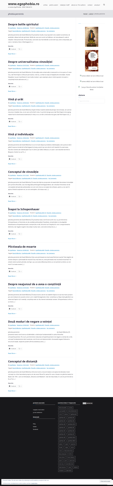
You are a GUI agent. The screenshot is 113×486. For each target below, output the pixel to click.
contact (90, 5)
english (66, 444)
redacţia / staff (64, 5)
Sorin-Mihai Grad (69, 464)
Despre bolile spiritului (23, 24)
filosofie (47, 28)
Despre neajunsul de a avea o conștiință (34, 284)
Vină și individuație (21, 134)
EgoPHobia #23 (62, 417)
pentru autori (53, 5)
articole (70, 407)
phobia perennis (54, 28)
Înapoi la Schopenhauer (24, 209)
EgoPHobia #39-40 (72, 437)
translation (61, 470)
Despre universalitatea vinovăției (30, 62)
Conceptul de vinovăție (23, 172)
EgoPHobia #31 (62, 427)
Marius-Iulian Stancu (68, 450)
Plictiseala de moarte (22, 246)
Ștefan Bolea (69, 470)
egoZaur (61, 444)
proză (66, 460)
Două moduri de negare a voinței (30, 321)
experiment (73, 444)
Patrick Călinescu (70, 457)
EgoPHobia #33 (62, 430)
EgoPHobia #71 (40, 138)
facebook (35, 429)
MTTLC (70, 454)
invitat (60, 450)
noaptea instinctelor (38, 409)
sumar (69, 467)
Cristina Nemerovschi (72, 411)
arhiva (45, 5)
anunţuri (97, 5)
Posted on (23, 28)
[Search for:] (92, 101)
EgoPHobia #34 (71, 430)
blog (34, 424)
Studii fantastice (62, 467)
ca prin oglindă (62, 411)
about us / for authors (78, 5)
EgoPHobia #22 (74, 414)
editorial (66, 414)
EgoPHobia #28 (62, 424)
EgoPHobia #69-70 (41, 175)
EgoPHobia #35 (62, 434)
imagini (66, 447)
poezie (60, 460)
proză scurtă (72, 460)
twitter (35, 426)
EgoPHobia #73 (40, 28)
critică (60, 414)
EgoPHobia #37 (71, 434)
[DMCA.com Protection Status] (88, 403)
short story (61, 464)
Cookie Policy (34, 483)
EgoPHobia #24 (71, 417)
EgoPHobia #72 (40, 103)
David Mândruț (17, 31)
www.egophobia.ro (23, 3)
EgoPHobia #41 (62, 440)
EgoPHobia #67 (40, 325)
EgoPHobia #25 (62, 421)
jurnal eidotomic (37, 412)
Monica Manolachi (63, 454)
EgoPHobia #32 (71, 427)
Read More (11, 54)
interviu (72, 447)
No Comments (51, 31)
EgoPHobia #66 (40, 365)
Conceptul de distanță (22, 361)
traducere (76, 467)
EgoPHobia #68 (40, 250)
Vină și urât (15, 99)
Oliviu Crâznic (62, 457)
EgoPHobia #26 (71, 421)
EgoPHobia (13, 28)
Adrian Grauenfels (63, 407)
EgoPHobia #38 (62, 437)
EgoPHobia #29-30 (72, 424)
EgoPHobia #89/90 (72, 440)
